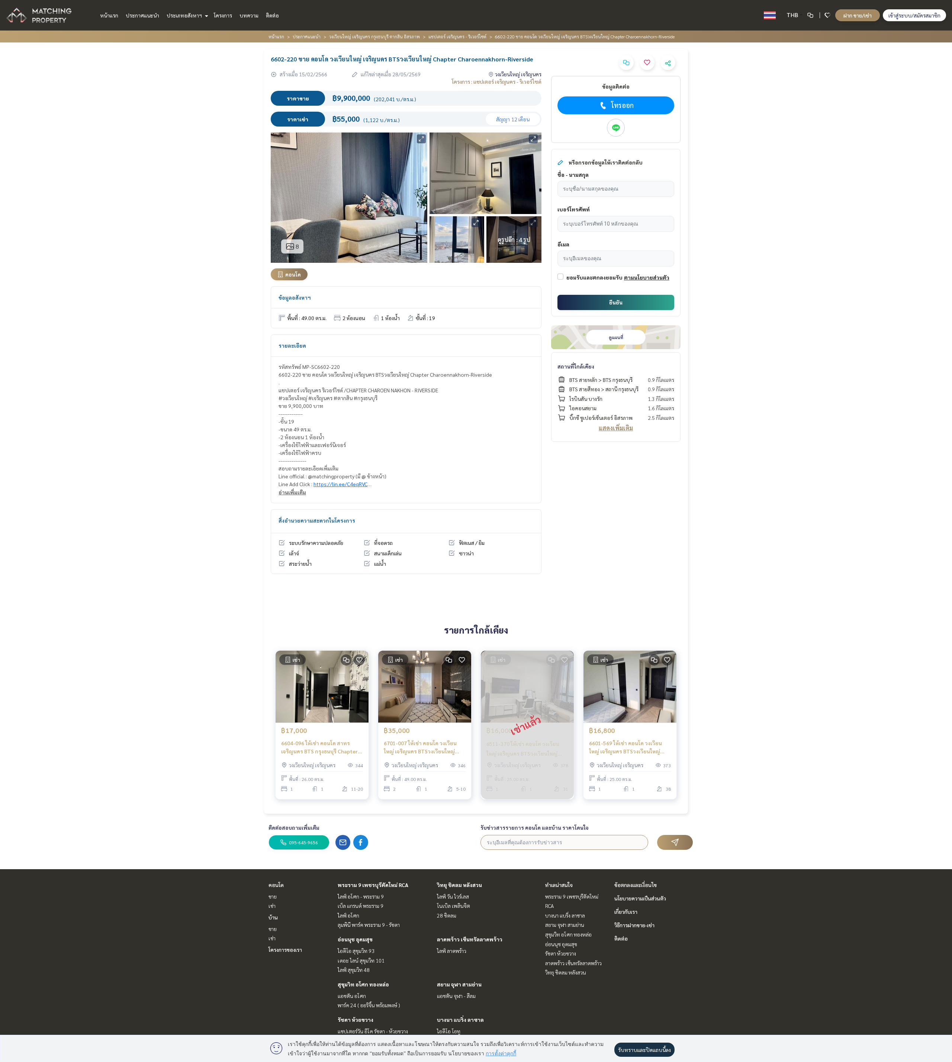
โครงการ (223, 15)
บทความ (248, 15)
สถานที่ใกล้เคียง (575, 366)
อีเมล (563, 244)
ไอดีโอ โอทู (448, 1031)
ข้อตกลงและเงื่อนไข (635, 884)
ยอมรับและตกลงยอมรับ (594, 277)
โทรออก (622, 105)
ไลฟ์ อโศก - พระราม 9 (361, 896)
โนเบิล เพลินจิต (453, 905)
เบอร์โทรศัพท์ (573, 209)
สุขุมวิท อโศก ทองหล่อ (363, 984)
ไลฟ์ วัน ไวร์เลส (453, 896)
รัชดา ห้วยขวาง (355, 1019)
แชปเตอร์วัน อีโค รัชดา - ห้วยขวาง (373, 1031)
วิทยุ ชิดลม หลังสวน (459, 884)
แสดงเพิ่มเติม (616, 428)
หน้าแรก (109, 15)
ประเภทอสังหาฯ (185, 15)
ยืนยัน (616, 302)
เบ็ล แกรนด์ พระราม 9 (360, 905)
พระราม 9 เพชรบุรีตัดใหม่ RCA (373, 884)
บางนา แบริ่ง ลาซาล (460, 1019)
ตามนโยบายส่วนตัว (646, 277)
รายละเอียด (292, 345)
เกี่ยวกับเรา (625, 911)
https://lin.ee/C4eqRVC (340, 484)
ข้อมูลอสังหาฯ (295, 297)
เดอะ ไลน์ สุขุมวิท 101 (361, 960)
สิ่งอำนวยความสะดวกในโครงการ (317, 520)
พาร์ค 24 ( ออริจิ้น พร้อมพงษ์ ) (369, 1005)
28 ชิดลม (446, 915)
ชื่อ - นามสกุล (573, 174)
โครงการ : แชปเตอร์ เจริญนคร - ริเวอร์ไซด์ (496, 81)
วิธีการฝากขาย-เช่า (634, 925)
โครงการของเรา (285, 949)
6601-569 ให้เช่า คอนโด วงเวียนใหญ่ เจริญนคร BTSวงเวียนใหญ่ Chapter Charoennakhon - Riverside (625, 748)
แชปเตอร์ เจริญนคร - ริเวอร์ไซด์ (457, 36)
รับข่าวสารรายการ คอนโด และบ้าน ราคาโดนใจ (534, 827)
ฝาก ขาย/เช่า (857, 15)
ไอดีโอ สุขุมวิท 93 (356, 950)
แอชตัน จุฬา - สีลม (456, 995)
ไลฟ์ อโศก (348, 915)
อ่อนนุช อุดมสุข (355, 939)
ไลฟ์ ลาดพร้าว (451, 950)
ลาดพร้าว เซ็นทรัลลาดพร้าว (469, 939)
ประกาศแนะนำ (142, 15)
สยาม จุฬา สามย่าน (459, 984)
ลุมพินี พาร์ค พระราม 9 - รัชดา (369, 924)
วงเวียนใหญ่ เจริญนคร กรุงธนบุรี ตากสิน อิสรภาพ (374, 36)
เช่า (272, 905)
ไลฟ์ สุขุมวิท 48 (354, 969)
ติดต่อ (272, 15)
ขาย (272, 896)
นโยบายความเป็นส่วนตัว (640, 898)
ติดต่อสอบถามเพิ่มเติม (293, 827)
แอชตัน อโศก (352, 995)
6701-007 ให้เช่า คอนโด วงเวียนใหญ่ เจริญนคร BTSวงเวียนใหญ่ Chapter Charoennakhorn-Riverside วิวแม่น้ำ (420, 748)
